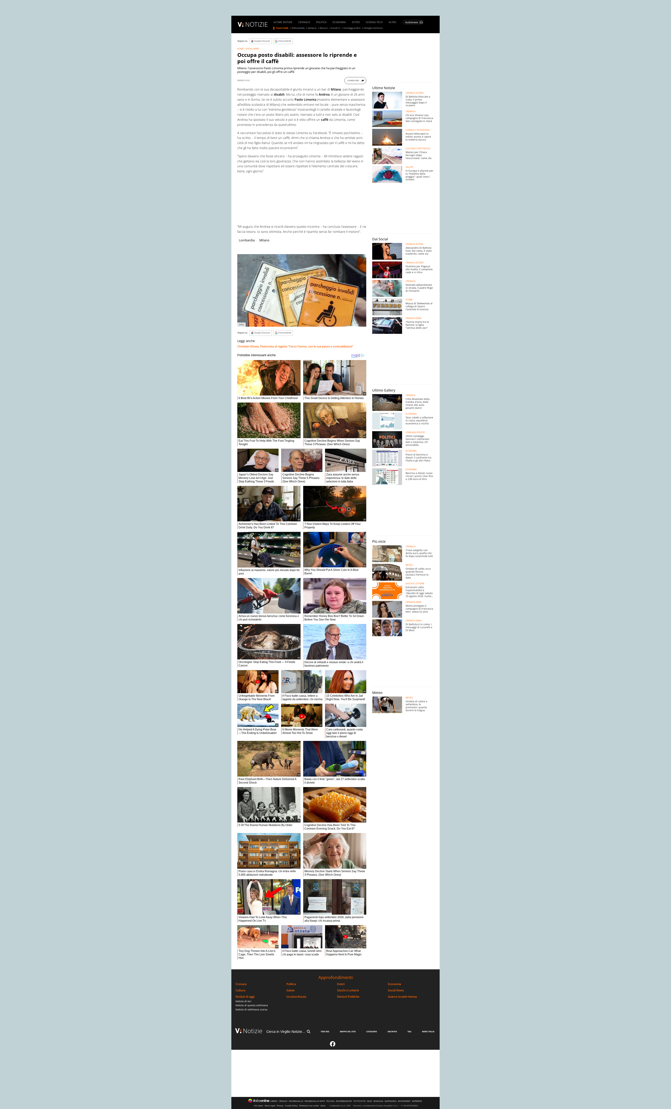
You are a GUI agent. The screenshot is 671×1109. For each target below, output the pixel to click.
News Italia (428, 1031)
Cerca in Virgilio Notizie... (285, 1031)
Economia (394, 984)
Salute (290, 990)
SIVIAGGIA (378, 1101)
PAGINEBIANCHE (344, 1101)
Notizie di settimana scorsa (251, 1009)
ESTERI (356, 22)
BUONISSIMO (404, 1101)
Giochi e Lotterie (348, 990)
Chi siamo (258, 1106)
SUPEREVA (417, 1101)
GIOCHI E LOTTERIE (415, 583)
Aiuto (323, 1106)
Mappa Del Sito (348, 1031)
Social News (396, 990)
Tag (409, 1031)
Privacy (280, 1106)
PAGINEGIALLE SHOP (315, 1101)
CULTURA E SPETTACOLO (418, 148)
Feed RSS (325, 1031)
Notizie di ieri (243, 1001)
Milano (264, 240)
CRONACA (304, 22)
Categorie (371, 1031)
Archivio (392, 1031)
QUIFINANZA (391, 1101)
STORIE (409, 300)
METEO (409, 565)
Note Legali (270, 1106)
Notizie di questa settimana (252, 1005)
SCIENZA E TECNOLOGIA (418, 130)
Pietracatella (298, 28)
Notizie (252, 1031)
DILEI (369, 1101)
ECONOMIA (339, 22)
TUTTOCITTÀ (359, 1101)
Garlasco (312, 28)
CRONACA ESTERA (415, 93)
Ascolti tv (335, 28)
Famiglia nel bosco (373, 28)
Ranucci (324, 28)
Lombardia (247, 240)
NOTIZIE (256, 24)
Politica (291, 984)
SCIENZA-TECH (374, 22)
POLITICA (321, 22)
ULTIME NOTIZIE (282, 22)
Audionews (411, 22)
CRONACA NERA (413, 318)
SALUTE (409, 167)
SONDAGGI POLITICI (415, 432)
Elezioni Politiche (348, 996)
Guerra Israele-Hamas (402, 996)
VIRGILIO (283, 1101)
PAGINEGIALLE (296, 1101)
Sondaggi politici (352, 28)
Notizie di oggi (245, 996)
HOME (240, 48)
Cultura (240, 990)
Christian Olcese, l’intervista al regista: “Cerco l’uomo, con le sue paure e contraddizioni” (295, 346)
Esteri (341, 984)
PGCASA (330, 1101)
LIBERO (273, 1101)
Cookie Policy (291, 1106)
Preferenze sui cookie (309, 1106)
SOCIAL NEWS (252, 48)
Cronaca (241, 984)
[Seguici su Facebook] (333, 1045)
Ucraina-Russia (296, 996)
